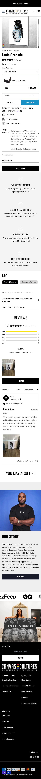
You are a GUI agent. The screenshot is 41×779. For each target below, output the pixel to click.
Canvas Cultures (12, 774)
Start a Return (27, 692)
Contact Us (6, 692)
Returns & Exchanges (10, 686)
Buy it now (30, 102)
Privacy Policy (7, 727)
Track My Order (27, 686)
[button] (11, 59)
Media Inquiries (8, 739)
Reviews (24, 697)
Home (4, 51)
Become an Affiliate (29, 703)
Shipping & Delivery (10, 680)
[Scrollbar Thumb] (3, 47)
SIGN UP (20, 658)
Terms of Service (8, 733)
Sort (18, 390)
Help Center (26, 680)
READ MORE (20, 577)
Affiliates (5, 721)
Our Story (6, 715)
